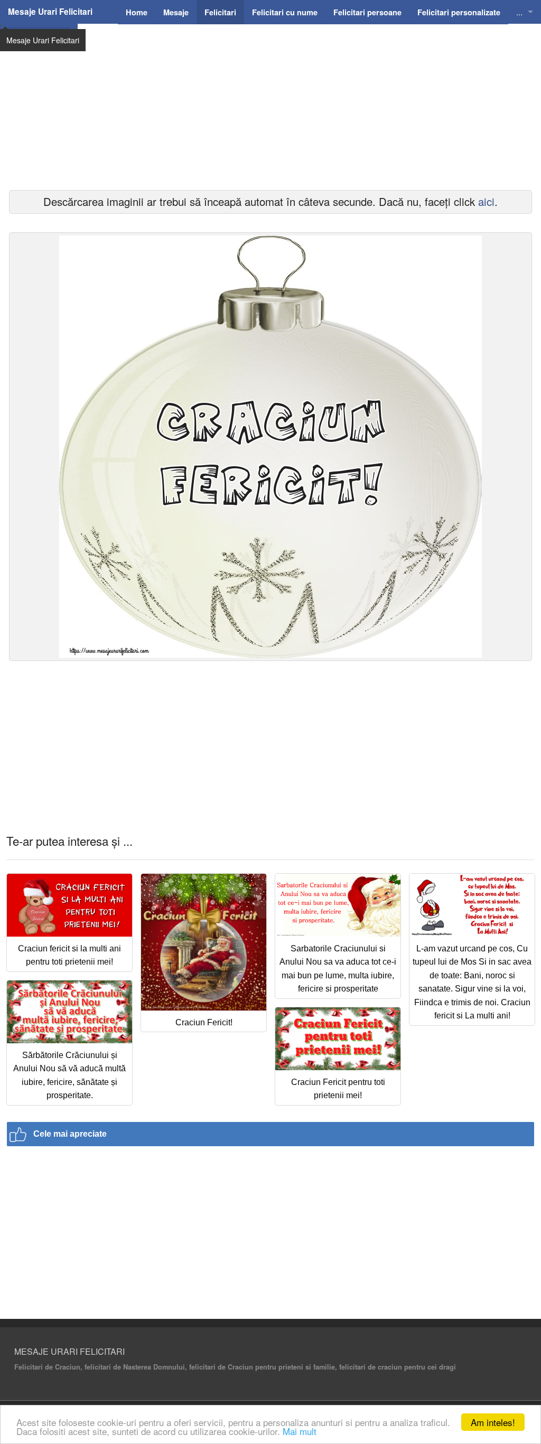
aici (486, 201)
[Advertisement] (270, 121)
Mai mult (299, 1431)
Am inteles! (493, 1422)
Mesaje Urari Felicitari (50, 11)
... (519, 11)
